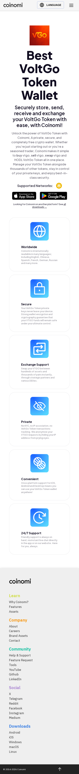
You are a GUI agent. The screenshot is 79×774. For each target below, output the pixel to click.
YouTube (15, 670)
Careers (14, 631)
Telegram (16, 699)
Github (14, 674)
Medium (14, 718)
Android (14, 733)
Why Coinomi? (18, 602)
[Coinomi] (13, 6)
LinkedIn (15, 679)
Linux (13, 752)
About (13, 626)
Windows (15, 742)
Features (15, 607)
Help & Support (20, 655)
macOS (14, 747)
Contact (14, 641)
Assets (13, 612)
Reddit (13, 703)
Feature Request (21, 660)
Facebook (15, 708)
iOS (11, 737)
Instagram (16, 713)
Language (53, 5)
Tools (13, 665)
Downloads (19, 726)
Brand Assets (18, 636)
